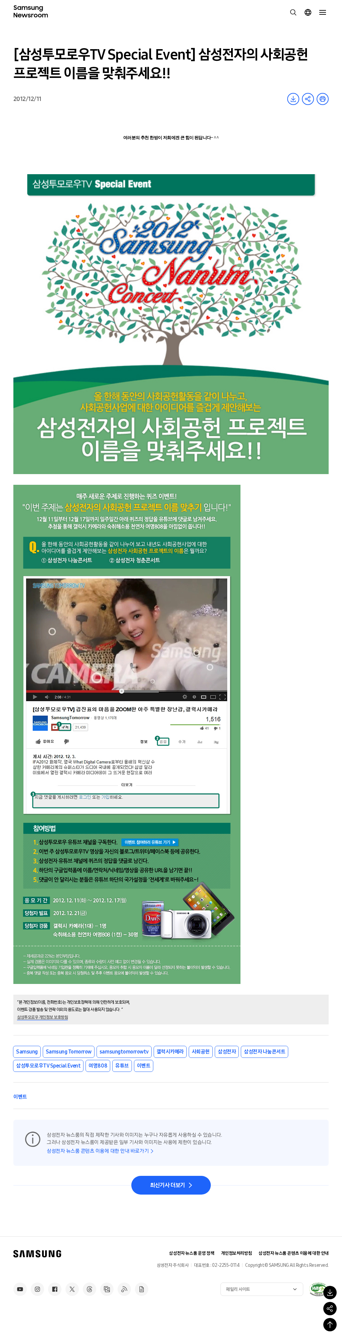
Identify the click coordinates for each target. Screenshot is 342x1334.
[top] (330, 1324)
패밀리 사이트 (238, 1289)
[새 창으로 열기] (319, 1289)
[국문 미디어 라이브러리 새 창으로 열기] (107, 1289)
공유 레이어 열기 (308, 99)
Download (293, 99)
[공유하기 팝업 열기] (330, 1308)
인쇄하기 (323, 99)
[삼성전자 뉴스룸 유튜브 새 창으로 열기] (20, 1289)
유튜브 (122, 1066)
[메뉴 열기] (323, 12)
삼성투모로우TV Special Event (48, 1066)
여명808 (98, 1066)
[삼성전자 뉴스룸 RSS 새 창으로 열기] (124, 1289)
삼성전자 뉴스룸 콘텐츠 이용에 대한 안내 (294, 1253)
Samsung (27, 1051)
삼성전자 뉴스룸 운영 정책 (191, 1253)
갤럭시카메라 (170, 1051)
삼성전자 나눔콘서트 (264, 1051)
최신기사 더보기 (167, 1185)
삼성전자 (227, 1051)
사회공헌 (201, 1051)
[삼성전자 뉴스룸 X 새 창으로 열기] (72, 1289)
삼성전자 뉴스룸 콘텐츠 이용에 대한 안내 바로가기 (98, 1151)
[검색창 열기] (293, 12)
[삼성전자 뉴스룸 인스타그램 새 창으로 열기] (37, 1289)
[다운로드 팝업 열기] (330, 1292)
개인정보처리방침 (236, 1253)
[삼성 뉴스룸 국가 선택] (308, 12)
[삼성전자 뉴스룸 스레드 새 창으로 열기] (89, 1289)
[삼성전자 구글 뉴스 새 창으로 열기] (141, 1289)
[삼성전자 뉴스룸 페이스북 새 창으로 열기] (54, 1289)
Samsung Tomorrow (69, 1051)
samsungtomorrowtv (124, 1051)
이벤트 (144, 1066)
